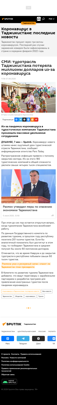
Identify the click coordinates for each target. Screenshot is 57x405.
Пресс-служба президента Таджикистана (18, 115)
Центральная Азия (26, 331)
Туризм (40, 296)
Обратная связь (8, 374)
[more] (52, 215)
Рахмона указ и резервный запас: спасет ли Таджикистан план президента (26, 265)
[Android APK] (9, 382)
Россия (42, 331)
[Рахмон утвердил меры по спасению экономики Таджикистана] (28, 186)
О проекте (5, 354)
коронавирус (30, 296)
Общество (18, 296)
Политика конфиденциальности (15, 361)
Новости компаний (18, 357)
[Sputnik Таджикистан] (8, 20)
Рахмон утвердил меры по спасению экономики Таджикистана (27, 208)
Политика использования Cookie (15, 365)
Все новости (46, 291)
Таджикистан (7, 296)
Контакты (15, 354)
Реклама (5, 357)
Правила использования (30, 354)
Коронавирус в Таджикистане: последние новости (21, 291)
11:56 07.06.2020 (8, 78)
